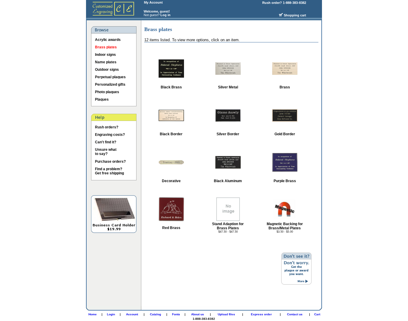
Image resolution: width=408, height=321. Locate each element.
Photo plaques (107, 92)
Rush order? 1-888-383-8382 (284, 2)
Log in (165, 15)
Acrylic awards (108, 40)
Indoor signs (105, 55)
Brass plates (106, 47)
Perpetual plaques (110, 77)
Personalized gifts (110, 84)
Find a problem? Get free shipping (109, 171)
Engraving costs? (110, 135)
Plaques (102, 99)
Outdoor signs (107, 69)
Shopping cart (295, 15)
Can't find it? (105, 142)
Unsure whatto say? (105, 152)
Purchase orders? (110, 161)
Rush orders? (106, 127)
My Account (153, 2)
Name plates (105, 62)
